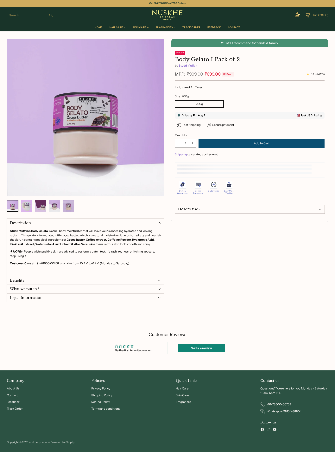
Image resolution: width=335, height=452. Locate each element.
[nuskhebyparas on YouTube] (274, 430)
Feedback (13, 402)
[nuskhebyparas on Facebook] (262, 430)
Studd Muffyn (188, 65)
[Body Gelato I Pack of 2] (85, 117)
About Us (13, 388)
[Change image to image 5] (68, 206)
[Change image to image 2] (26, 206)
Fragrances (183, 402)
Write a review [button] (201, 348)
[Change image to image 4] (54, 206)
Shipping (181, 154)
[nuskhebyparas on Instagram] (268, 430)
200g (199, 104)
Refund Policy (100, 402)
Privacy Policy (100, 388)
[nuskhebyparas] (167, 15)
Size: (182, 96)
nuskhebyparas (38, 442)
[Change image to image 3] (40, 206)
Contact (12, 395)
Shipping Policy (101, 395)
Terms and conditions (105, 408)
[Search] (51, 15)
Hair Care (182, 388)
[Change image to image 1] (12, 206)
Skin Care (182, 395)
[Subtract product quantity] (178, 143)
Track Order (15, 408)
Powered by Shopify (63, 442)
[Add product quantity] (192, 143)
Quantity (181, 135)
